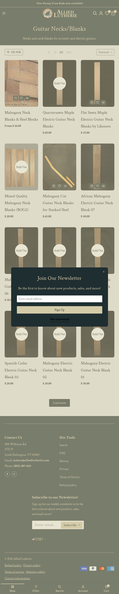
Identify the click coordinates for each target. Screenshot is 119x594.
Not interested (59, 319)
